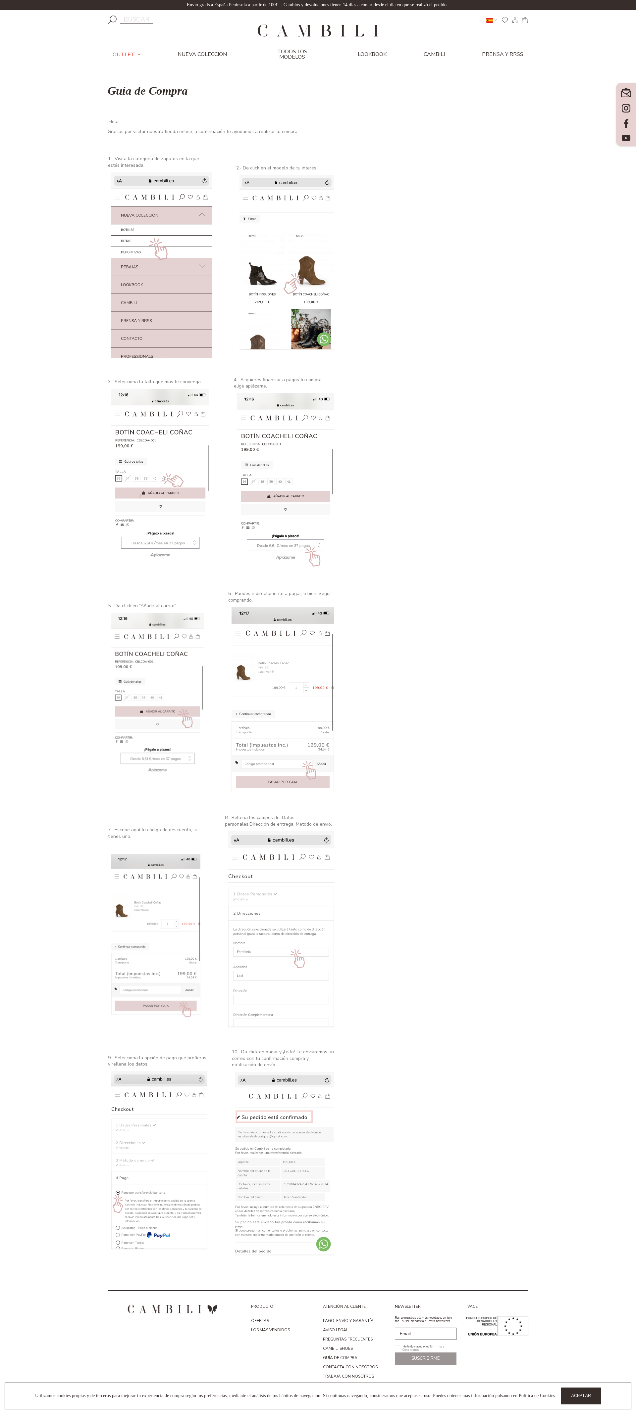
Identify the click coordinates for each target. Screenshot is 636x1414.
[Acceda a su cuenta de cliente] (514, 20)
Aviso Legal (335, 1330)
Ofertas (260, 1320)
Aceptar (581, 1396)
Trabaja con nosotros (348, 1376)
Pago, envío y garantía (348, 1320)
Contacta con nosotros (350, 1367)
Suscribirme (425, 1358)
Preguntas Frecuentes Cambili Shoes (348, 1344)
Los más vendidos (270, 1330)
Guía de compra (340, 1357)
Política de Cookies (537, 1395)
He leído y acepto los (423, 1347)
